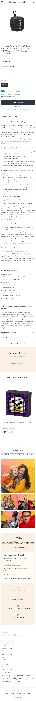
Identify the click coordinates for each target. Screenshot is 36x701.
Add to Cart (18, 102)
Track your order (6, 650)
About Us (4, 659)
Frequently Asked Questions (9, 641)
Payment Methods (6, 643)
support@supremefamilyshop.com (11, 635)
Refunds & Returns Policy (8, 646)
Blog (3, 657)
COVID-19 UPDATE (7, 669)
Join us (18, 450)
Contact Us (5, 662)
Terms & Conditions (7, 667)
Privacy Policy (5, 664)
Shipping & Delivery (7, 648)
